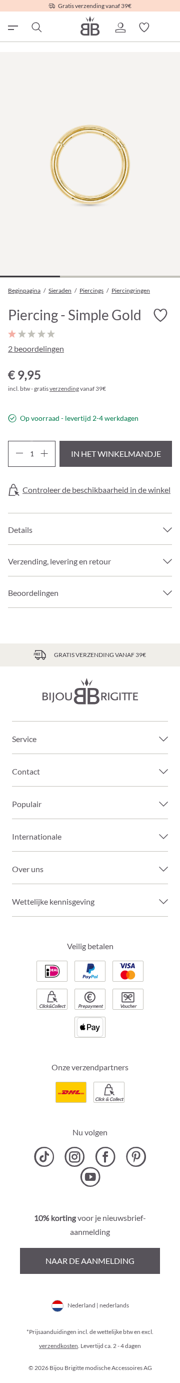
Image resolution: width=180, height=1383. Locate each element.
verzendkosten (58, 1345)
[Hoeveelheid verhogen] (44, 454)
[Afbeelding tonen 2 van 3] (90, 276)
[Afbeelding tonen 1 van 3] (30, 276)
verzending (64, 388)
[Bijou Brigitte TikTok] (44, 1157)
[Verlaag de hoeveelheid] (19, 454)
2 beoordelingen (36, 348)
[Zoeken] (36, 28)
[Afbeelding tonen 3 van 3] (150, 276)
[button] (120, 28)
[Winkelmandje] (168, 28)
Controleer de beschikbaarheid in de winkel (96, 489)
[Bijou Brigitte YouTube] (90, 1177)
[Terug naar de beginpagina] (90, 26)
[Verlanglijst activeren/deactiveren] (160, 316)
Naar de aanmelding (90, 1260)
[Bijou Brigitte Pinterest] (135, 1157)
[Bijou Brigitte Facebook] (105, 1157)
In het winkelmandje (116, 453)
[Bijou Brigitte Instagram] (75, 1157)
